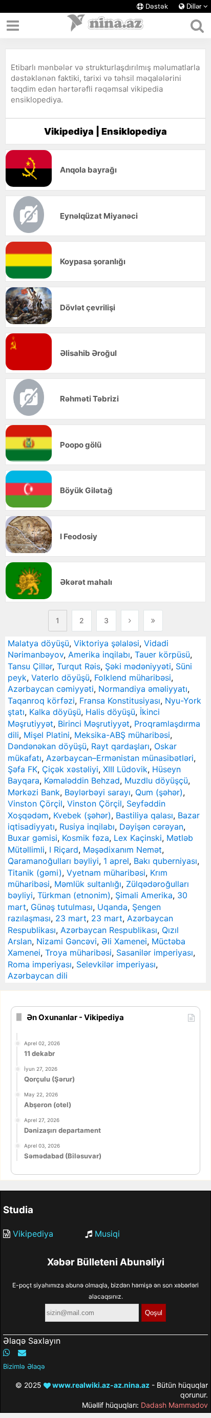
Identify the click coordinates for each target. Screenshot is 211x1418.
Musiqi (107, 1234)
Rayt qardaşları (120, 746)
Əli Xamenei (124, 941)
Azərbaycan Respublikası (108, 930)
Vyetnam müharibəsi (106, 872)
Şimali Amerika (144, 895)
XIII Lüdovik (125, 769)
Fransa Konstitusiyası (119, 700)
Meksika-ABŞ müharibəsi (122, 735)
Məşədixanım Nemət (122, 849)
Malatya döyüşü (38, 643)
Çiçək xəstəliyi (70, 769)
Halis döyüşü (110, 712)
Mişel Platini (47, 735)
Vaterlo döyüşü (60, 677)
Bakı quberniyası (165, 861)
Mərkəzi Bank (34, 792)
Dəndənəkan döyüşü (47, 746)
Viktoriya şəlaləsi (106, 643)
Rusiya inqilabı (87, 826)
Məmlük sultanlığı (87, 884)
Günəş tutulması (62, 907)
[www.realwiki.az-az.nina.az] (105, 25)
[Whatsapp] (6, 1352)
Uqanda (112, 907)
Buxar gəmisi (32, 838)
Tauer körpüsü (162, 654)
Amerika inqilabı (99, 654)
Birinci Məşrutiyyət (94, 723)
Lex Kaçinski (138, 838)
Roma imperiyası (40, 964)
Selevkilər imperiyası (116, 964)
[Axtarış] (196, 25)
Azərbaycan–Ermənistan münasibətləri (120, 758)
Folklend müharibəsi (132, 677)
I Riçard (63, 849)
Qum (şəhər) (159, 792)
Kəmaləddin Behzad (82, 780)
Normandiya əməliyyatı (142, 689)
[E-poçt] (22, 1352)
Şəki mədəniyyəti (138, 666)
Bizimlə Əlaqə (24, 1366)
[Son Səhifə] (153, 620)
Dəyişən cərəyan (151, 826)
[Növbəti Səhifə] (130, 620)
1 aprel (116, 861)
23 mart (71, 918)
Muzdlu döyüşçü (156, 780)
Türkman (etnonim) (74, 895)
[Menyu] (13, 25)
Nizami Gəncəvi (66, 941)
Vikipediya (33, 1234)
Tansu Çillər (30, 666)
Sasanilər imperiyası (154, 952)
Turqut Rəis (78, 666)
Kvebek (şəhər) (82, 815)
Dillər (193, 6)
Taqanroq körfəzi (41, 700)
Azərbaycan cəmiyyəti (51, 689)
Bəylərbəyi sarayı (98, 792)
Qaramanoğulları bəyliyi (53, 861)
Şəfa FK (22, 769)
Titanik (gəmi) (35, 872)
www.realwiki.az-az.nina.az (100, 1385)
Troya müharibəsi (78, 952)
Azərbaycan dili (38, 975)
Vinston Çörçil (35, 803)
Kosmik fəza (85, 838)
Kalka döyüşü (55, 712)
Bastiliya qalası (144, 815)
